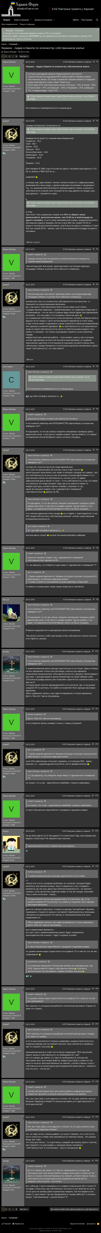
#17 (96, 1024)
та (34, 242)
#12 (96, 744)
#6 (97, 409)
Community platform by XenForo (50, 1228)
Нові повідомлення (9, 24)
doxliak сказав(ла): (35, 714)
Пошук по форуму (27, 24)
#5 (97, 366)
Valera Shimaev (10, 52)
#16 (96, 989)
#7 (97, 450)
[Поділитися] (93, 61)
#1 (97, 62)
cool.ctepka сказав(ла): (37, 526)
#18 (96, 1081)
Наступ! (23, 56)
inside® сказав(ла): (35, 254)
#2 (97, 121)
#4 (97, 284)
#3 (97, 249)
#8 (97, 548)
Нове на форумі (21, 20)
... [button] (13, 56)
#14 (96, 831)
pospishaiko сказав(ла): (37, 961)
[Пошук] (97, 19)
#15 (96, 866)
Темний (7, 1224)
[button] (31, 19)
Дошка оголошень (43, 20)
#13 (96, 795)
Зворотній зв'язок (77, 1224)
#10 (96, 651)
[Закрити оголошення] (97, 30)
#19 (96, 1117)
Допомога (91, 1224)
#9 (97, 599)
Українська (19, 1224)
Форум (6, 20)
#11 (97, 709)
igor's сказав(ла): (34, 572)
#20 (96, 1160)
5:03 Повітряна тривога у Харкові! (73, 9)
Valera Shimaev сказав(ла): (38, 290)
